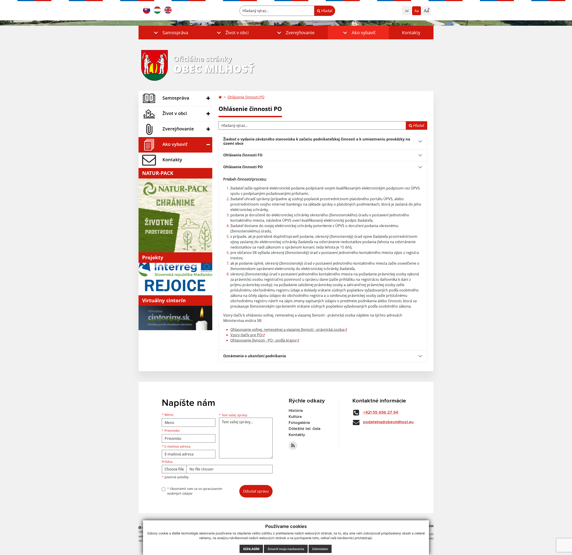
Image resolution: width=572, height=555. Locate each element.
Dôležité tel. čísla (304, 429)
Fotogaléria (299, 423)
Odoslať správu (256, 491)
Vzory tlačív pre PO (246, 334)
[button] (170, 32)
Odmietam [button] (320, 549)
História (296, 411)
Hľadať (326, 10)
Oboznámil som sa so (194, 491)
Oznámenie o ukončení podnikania (254, 355)
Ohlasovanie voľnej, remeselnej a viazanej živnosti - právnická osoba (287, 329)
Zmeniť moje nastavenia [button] (285, 549)
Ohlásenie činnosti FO (243, 155)
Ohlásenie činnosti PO (245, 97)
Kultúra (295, 417)
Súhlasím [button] (251, 549)
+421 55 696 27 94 (380, 412)
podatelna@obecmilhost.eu (388, 422)
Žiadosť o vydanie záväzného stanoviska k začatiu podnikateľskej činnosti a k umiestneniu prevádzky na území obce (316, 141)
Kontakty (411, 33)
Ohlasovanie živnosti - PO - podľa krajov (263, 340)
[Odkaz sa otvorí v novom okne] (293, 445)
